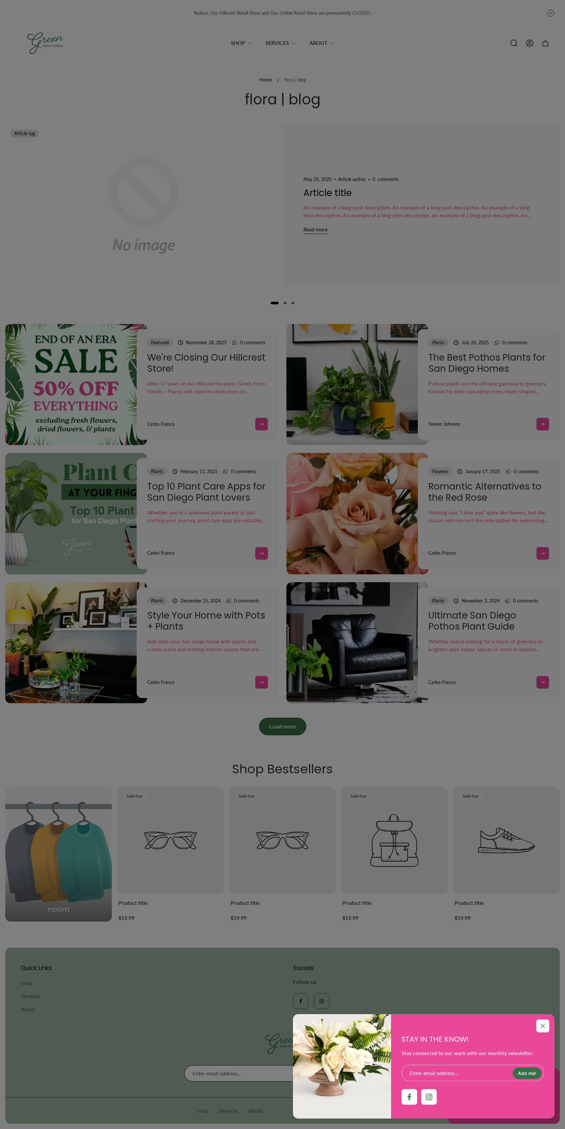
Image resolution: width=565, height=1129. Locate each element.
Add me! (527, 1073)
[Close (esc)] (542, 1025)
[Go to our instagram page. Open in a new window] (429, 1097)
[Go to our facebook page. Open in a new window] (409, 1097)
